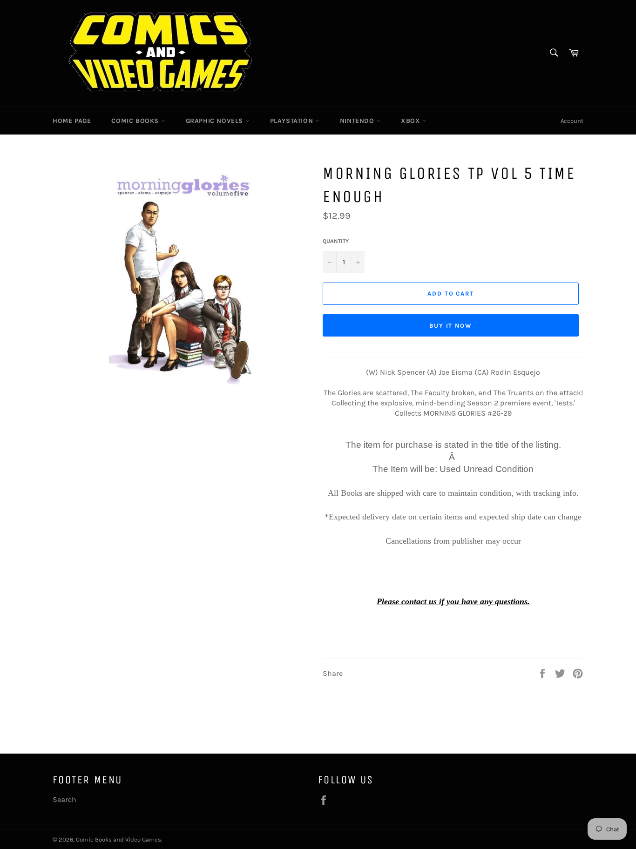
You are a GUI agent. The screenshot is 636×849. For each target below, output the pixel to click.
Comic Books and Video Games (118, 839)
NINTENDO (358, 121)
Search (64, 799)
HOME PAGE (72, 121)
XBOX (411, 121)
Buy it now (451, 325)
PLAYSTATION (292, 121)
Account (572, 120)
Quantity (336, 241)
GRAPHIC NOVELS (215, 121)
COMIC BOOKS (136, 121)
